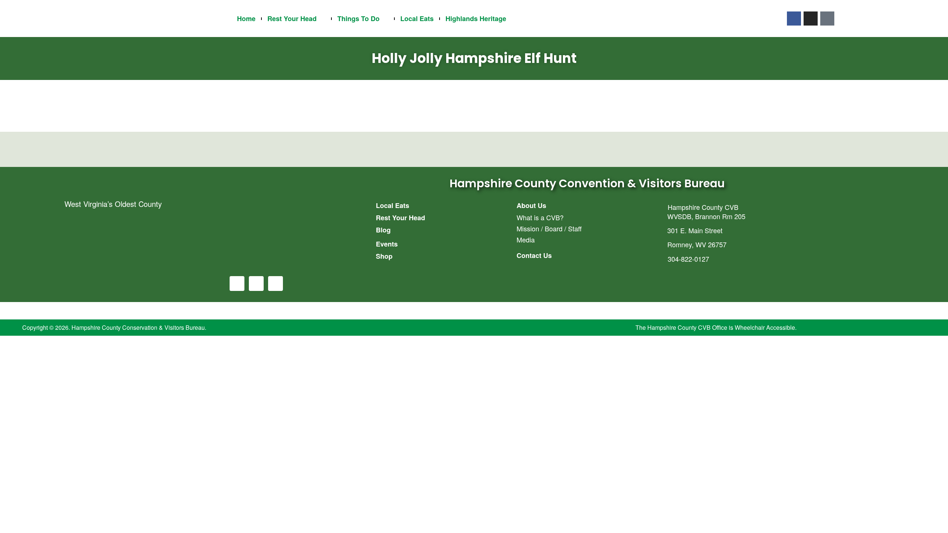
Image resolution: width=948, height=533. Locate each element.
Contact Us (534, 255)
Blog (383, 230)
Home (246, 18)
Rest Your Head (292, 18)
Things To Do (358, 18)
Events (387, 244)
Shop (384, 256)
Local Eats (417, 18)
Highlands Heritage (475, 18)
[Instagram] (811, 18)
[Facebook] (794, 18)
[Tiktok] (827, 18)
